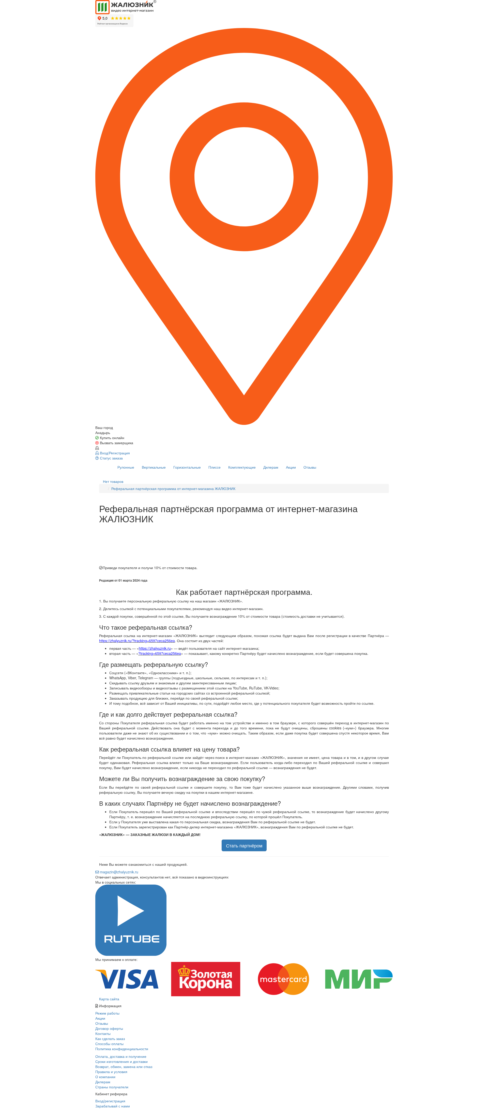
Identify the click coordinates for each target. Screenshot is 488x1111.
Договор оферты (109, 1028)
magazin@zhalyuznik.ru (118, 871)
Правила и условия (111, 1071)
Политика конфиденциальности (121, 1048)
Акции (291, 467)
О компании (105, 1076)
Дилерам (270, 467)
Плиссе (214, 467)
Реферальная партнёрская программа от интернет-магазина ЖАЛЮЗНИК (173, 488)
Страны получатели (111, 1086)
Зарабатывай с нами (112, 1105)
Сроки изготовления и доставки (121, 1061)
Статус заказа (111, 457)
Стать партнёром (244, 845)
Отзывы (309, 467)
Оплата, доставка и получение (120, 1056)
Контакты (103, 1033)
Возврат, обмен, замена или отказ (123, 1066)
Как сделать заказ (110, 1038)
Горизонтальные (187, 467)
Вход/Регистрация (114, 452)
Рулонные (125, 467)
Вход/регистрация (110, 1100)
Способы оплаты (109, 1043)
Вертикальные (154, 467)
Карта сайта (108, 998)
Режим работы (107, 1013)
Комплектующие (242, 467)
